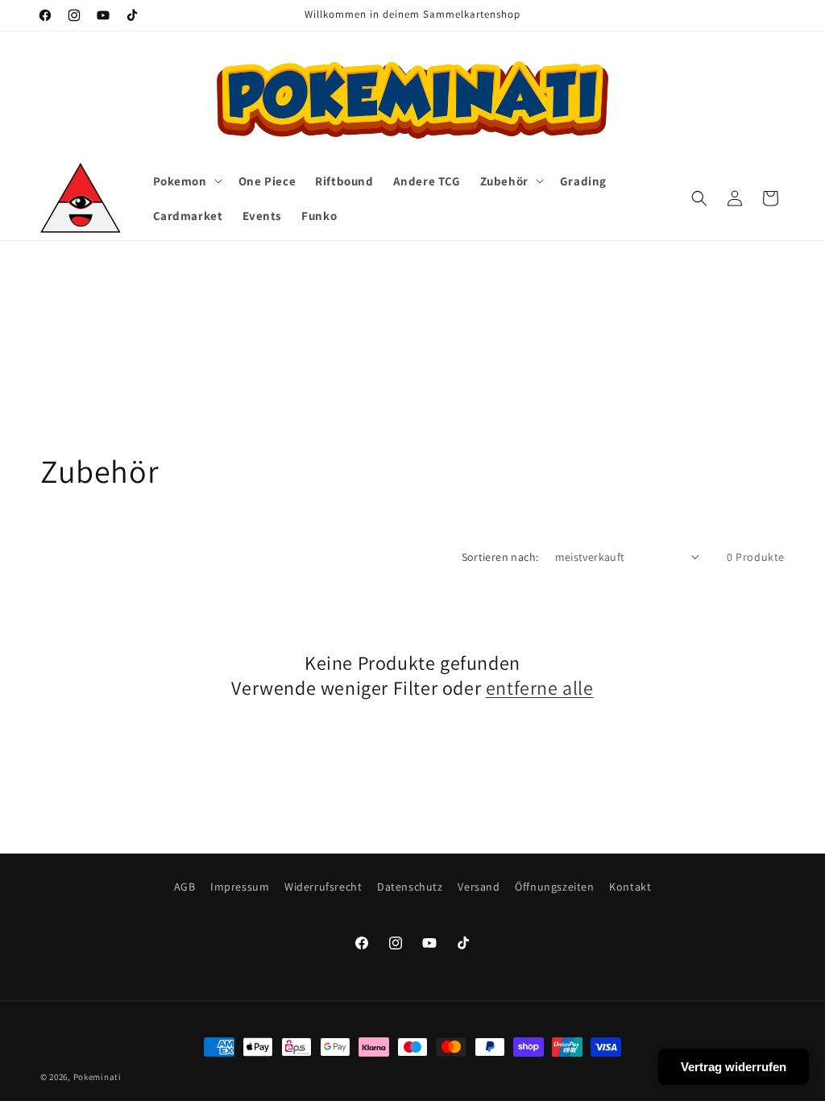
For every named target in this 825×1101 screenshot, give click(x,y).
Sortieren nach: (500, 557)
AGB (185, 886)
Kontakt (630, 886)
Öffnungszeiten (554, 886)
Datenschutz (410, 886)
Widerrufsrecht (323, 886)
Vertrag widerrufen (733, 1067)
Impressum (239, 886)
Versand (479, 886)
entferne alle (540, 687)
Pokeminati (97, 1076)
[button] (186, 181)
